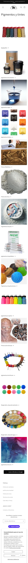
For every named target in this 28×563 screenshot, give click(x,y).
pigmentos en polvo (6, 316)
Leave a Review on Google (15, 472)
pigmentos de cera (6, 464)
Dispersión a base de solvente (9, 405)
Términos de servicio (8, 497)
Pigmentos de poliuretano (8, 286)
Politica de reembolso (8, 487)
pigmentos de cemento (7, 77)
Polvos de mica (5, 197)
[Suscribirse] (23, 521)
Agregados (4, 48)
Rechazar (13, 555)
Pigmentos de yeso (6, 226)
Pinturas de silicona (6, 345)
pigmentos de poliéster (7, 256)
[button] (3, 7)
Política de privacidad (14, 548)
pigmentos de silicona (7, 375)
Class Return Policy (7, 500)
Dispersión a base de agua (8, 435)
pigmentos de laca (6, 137)
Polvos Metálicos (6, 167)
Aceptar (13, 551)
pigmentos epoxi (5, 107)
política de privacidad (8, 490)
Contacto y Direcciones (8, 510)
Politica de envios (7, 493)
